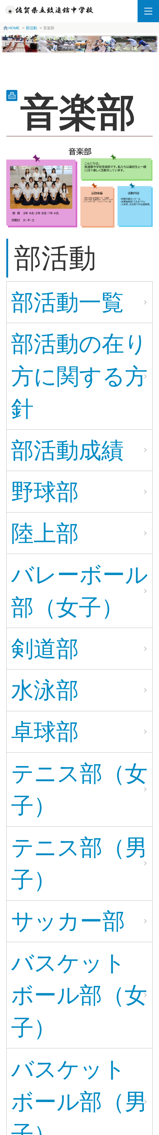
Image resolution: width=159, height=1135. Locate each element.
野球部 (45, 491)
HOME (14, 28)
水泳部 (45, 690)
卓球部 (45, 731)
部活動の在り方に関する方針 (79, 376)
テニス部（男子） (79, 864)
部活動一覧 (67, 302)
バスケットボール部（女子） (79, 995)
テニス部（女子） (79, 789)
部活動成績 (67, 450)
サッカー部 (68, 921)
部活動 (31, 28)
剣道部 (45, 648)
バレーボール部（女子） (79, 591)
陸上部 (45, 533)
